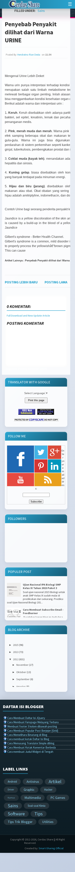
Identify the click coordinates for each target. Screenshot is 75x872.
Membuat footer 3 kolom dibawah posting (32, 726)
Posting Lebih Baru (21, 282)
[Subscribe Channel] (20, 479)
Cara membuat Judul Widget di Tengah (30, 751)
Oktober (21, 672)
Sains (41, 11)
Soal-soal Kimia (36, 805)
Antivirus (33, 781)
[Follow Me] (41, 452)
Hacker (48, 789)
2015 (15, 645)
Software (16, 814)
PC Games (57, 797)
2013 (15, 652)
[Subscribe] (47, 479)
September (23, 679)
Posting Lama (56, 282)
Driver (11, 789)
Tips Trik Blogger (20, 822)
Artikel (55, 781)
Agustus (21, 686)
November (22, 665)
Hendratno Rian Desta (28, 54)
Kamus (11, 797)
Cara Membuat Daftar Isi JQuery (26, 718)
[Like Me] (20, 459)
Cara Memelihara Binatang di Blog (27, 735)
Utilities (47, 822)
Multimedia (32, 797)
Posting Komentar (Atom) (32, 369)
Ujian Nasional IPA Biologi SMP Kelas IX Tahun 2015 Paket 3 (42, 586)
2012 (15, 659)
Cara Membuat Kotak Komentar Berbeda (31, 747)
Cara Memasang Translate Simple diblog (30, 743)
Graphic (29, 789)
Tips (38, 814)
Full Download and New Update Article (28, 315)
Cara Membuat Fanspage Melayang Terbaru (33, 722)
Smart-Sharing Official (51, 848)
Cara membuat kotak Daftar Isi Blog (28, 739)
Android (12, 781)
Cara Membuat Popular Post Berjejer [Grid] (32, 730)
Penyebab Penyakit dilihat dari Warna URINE (31, 32)
